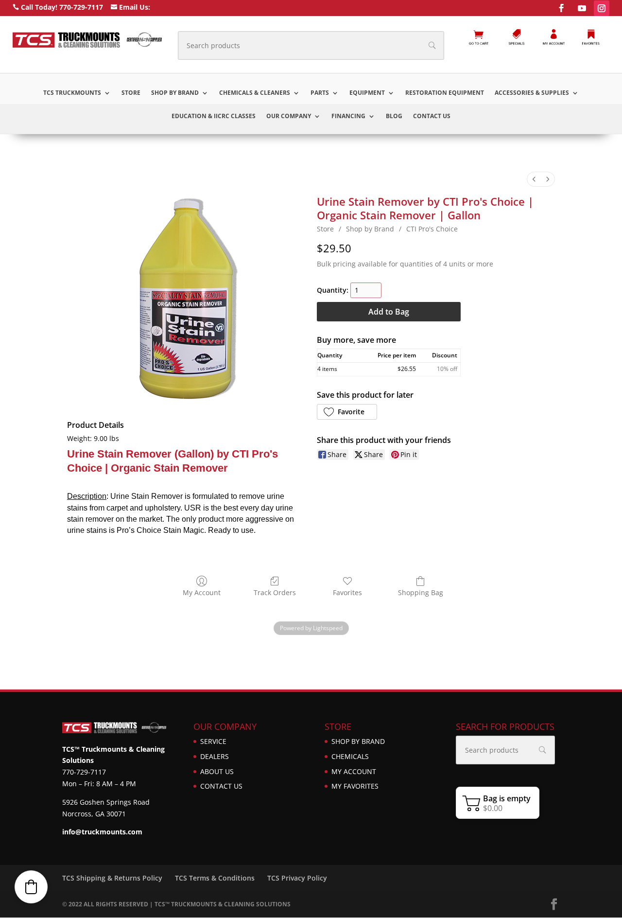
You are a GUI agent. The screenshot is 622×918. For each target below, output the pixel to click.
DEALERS (214, 756)
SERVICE (213, 741)
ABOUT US (217, 771)
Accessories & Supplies (532, 93)
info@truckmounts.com (102, 831)
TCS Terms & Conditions (215, 878)
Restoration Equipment (444, 93)
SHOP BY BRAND (358, 741)
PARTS (320, 93)
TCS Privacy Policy (297, 878)
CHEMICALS (350, 756)
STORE (130, 93)
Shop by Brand (175, 93)
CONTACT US (431, 116)
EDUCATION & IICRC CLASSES (214, 116)
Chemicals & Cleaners (254, 93)
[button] (347, 412)
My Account (202, 592)
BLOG (394, 116)
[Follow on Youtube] (581, 8)
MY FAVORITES (355, 786)
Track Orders (275, 592)
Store (325, 228)
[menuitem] (534, 179)
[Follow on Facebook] (561, 8)
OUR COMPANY (288, 116)
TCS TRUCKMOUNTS (72, 93)
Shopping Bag (420, 592)
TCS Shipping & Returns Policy (112, 878)
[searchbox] (311, 45)
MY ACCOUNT (353, 771)
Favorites (347, 592)
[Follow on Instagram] (601, 8)
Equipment (367, 93)
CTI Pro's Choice (432, 228)
